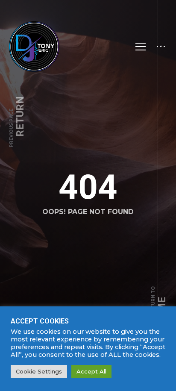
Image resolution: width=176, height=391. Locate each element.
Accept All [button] (91, 371)
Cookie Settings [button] (39, 371)
